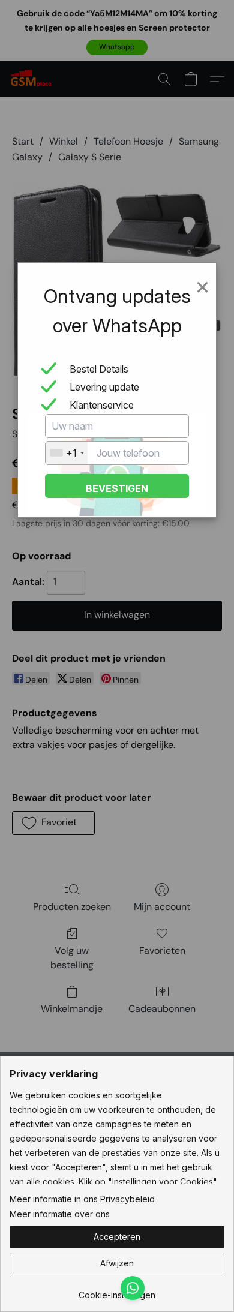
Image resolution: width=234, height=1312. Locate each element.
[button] (117, 1237)
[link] (117, 1290)
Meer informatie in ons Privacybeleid (82, 1199)
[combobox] (67, 453)
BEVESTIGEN (117, 488)
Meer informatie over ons (60, 1214)
